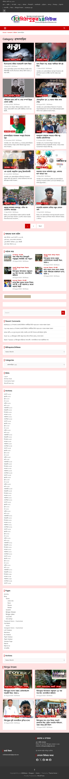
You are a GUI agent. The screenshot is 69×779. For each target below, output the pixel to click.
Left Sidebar (8, 630)
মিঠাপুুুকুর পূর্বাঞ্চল (10, 614)
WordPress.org (8, 383)
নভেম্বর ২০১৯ (7, 576)
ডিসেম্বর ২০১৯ (8, 574)
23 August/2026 (48, 276)
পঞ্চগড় (49, 4)
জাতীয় (8, 4)
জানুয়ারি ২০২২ (8, 518)
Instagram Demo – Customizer (13, 628)
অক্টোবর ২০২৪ (8, 444)
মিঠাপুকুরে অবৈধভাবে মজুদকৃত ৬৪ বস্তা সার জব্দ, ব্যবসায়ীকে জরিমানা (22, 273)
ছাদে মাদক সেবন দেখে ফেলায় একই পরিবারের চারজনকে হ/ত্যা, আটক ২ (54, 272)
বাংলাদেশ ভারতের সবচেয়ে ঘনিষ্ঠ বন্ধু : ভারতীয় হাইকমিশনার (48, 137)
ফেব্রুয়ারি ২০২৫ (8, 435)
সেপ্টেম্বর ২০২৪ (8, 446)
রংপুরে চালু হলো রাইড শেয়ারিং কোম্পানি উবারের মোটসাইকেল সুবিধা (29, 332)
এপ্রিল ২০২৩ (7, 484)
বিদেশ (9, 603)
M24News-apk (29, 7)
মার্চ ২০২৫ (6, 432)
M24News (14, 66)
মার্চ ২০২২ (6, 513)
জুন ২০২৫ (6, 426)
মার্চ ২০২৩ (6, 486)
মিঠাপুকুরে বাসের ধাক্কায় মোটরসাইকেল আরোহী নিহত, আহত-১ (53, 260)
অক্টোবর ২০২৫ (8, 417)
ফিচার (11, 7)
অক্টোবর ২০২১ (8, 525)
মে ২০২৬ (6, 401)
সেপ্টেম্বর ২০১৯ (8, 581)
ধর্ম (13, 255)
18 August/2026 (41, 727)
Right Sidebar (8, 637)
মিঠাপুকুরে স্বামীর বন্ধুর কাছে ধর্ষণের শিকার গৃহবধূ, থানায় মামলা (27, 336)
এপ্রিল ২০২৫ (7, 430)
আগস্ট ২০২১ (7, 529)
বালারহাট (14, 267)
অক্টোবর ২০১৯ (8, 579)
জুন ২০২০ (6, 561)
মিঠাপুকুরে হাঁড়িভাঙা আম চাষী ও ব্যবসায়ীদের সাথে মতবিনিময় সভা (32, 340)
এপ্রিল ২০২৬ (7, 403)
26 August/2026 (17, 261)
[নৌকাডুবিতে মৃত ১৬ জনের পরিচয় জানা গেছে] (50, 88)
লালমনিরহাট (37, 4)
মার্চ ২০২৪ (6, 459)
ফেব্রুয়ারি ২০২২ (8, 516)
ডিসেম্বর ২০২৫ (8, 412)
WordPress (40, 776)
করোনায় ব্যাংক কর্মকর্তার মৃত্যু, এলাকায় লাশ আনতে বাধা (49, 172)
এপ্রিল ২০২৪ (7, 457)
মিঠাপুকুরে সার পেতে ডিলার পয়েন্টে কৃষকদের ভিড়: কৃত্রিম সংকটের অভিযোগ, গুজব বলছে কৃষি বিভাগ (49, 722)
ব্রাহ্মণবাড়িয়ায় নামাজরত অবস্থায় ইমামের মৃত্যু (17, 137)
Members (7, 632)
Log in (6, 376)
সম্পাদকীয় (6, 7)
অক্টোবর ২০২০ (8, 552)
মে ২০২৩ (6, 482)
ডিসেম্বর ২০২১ (8, 520)
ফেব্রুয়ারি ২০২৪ (8, 462)
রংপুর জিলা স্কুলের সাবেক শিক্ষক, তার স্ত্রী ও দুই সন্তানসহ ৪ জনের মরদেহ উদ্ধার (23, 284)
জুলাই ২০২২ (7, 504)
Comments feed (9, 381)
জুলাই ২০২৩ (7, 477)
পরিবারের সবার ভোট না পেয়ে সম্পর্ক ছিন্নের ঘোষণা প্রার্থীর (18, 101)
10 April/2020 (40, 212)
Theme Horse (53, 773)
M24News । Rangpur (27, 773)
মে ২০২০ (6, 563)
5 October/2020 (41, 140)
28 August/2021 (41, 104)
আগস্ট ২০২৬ (7, 394)
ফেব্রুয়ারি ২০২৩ (8, 489)
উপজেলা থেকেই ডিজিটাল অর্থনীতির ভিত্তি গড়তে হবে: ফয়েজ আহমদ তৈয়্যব (31, 324)
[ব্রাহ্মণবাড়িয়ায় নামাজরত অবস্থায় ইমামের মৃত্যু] (18, 123)
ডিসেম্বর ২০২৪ (8, 439)
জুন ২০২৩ (6, 480)
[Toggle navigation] (5, 28)
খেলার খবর (10, 601)
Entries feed (8, 379)
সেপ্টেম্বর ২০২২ (8, 500)
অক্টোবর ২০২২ (8, 498)
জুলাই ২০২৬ (7, 396)
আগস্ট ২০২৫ (7, 421)
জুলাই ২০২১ (7, 531)
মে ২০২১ (6, 536)
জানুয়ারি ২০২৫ (8, 437)
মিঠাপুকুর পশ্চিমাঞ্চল (11, 612)
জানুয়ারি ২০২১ (8, 545)
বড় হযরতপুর (7, 716)
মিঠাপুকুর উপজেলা (19, 7)
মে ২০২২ (6, 509)
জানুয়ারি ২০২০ (8, 572)
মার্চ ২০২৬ (6, 405)
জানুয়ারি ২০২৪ (8, 464)
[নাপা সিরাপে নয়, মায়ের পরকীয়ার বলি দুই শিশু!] (50, 52)
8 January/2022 (8, 104)
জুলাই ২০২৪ (7, 450)
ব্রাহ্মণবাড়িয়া (7, 59)
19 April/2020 (8, 212)
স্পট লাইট (14, 4)
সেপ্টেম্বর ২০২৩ (8, 473)
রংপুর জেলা (46, 267)
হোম (4, 4)
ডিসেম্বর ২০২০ (8, 547)
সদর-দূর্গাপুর (9, 619)
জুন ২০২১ (6, 534)
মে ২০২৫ (6, 428)
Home (8, 625)
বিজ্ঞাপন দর (7, 646)
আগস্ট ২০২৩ (7, 475)
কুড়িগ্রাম (44, 4)
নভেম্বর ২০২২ (7, 495)
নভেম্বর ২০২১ (7, 522)
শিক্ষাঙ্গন (10, 607)
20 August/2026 (8, 723)
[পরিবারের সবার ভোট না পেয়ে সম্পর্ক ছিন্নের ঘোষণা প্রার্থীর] (18, 88)
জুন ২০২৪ (6, 453)
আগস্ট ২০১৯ (7, 583)
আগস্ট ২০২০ (7, 556)
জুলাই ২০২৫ (7, 423)
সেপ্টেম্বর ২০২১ (8, 527)
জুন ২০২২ (6, 507)
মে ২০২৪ (6, 455)
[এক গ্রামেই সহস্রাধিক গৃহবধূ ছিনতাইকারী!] (18, 159)
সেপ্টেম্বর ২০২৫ (8, 419)
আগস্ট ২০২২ (7, 502)
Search (63, 313)
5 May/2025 (7, 66)
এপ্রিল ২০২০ (7, 565)
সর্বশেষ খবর (9, 251)
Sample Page (8, 641)
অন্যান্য (8, 598)
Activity (6, 594)
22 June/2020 (8, 174)
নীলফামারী (30, 4)
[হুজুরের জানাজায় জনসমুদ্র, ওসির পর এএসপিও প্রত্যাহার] (18, 195)
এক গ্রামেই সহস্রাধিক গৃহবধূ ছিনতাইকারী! (17, 171)
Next (40, 226)
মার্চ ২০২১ (6, 540)
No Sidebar (7, 634)
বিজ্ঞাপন (6, 643)
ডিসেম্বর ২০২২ (8, 493)
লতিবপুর (53, 255)
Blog (5, 596)
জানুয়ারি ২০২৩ (8, 491)
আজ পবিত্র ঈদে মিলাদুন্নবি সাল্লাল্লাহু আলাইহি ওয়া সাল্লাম (22, 258)
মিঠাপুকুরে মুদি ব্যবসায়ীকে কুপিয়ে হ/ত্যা (17, 720)
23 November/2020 (9, 140)
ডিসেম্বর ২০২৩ (8, 466)
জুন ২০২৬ (6, 399)
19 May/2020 (40, 176)
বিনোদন (10, 605)
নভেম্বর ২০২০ (7, 549)
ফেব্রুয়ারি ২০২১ (8, 543)
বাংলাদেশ (39, 131)
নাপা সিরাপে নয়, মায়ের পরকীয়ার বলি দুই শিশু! (49, 65)
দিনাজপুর (55, 4)
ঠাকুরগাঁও (61, 4)
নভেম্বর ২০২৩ (7, 468)
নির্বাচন (6, 95)
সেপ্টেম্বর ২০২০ (8, 554)
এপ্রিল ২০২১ (7, 538)
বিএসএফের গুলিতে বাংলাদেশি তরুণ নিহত (17, 64)
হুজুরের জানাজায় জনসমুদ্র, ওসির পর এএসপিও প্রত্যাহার (15, 208)
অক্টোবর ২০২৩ (8, 471)
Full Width (7, 623)
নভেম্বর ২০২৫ (7, 414)
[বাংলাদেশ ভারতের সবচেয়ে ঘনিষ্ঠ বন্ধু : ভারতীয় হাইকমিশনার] (50, 123)
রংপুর (19, 4)
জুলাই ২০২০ (7, 558)
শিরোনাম (13, 59)
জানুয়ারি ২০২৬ (8, 410)
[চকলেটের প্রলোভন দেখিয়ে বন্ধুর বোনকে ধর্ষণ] (50, 195)
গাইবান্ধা (24, 4)
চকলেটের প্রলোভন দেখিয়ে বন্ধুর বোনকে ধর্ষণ (49, 208)
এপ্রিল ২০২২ (7, 511)
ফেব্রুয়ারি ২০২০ (8, 570)
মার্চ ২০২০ (6, 567)
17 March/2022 (40, 68)
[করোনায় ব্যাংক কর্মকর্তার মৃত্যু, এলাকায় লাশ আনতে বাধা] (50, 159)
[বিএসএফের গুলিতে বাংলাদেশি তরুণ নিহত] (18, 52)
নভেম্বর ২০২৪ (7, 441)
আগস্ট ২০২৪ (7, 448)
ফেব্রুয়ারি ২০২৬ (8, 408)
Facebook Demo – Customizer (13, 621)
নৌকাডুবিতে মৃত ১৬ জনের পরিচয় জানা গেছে (49, 101)
